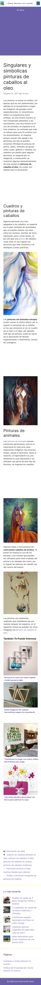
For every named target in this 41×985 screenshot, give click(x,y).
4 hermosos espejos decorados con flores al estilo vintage (23, 920)
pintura (22, 239)
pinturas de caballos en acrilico (17, 862)
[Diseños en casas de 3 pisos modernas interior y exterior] (6, 900)
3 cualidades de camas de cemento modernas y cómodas (24, 911)
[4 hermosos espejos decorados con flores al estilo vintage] (6, 920)
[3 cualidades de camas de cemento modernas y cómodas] (6, 910)
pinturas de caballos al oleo (21, 858)
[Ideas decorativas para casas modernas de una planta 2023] (6, 939)
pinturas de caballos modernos (17, 865)
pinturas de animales (16, 441)
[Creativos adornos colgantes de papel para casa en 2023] (6, 929)
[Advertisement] (20, 35)
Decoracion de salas (15, 851)
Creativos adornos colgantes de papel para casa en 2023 (23, 930)
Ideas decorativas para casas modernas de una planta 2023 (23, 939)
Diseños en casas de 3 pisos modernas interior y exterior (23, 901)
